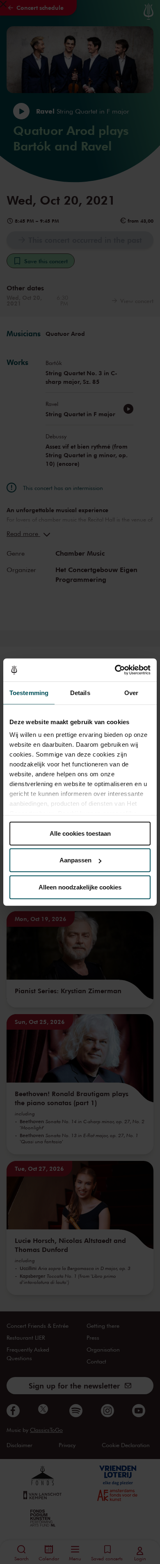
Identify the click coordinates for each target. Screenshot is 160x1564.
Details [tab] (80, 692)
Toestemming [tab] (28, 692)
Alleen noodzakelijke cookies (80, 886)
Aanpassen (75, 860)
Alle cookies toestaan (80, 833)
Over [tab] (131, 692)
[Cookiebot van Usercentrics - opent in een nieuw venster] (115, 670)
